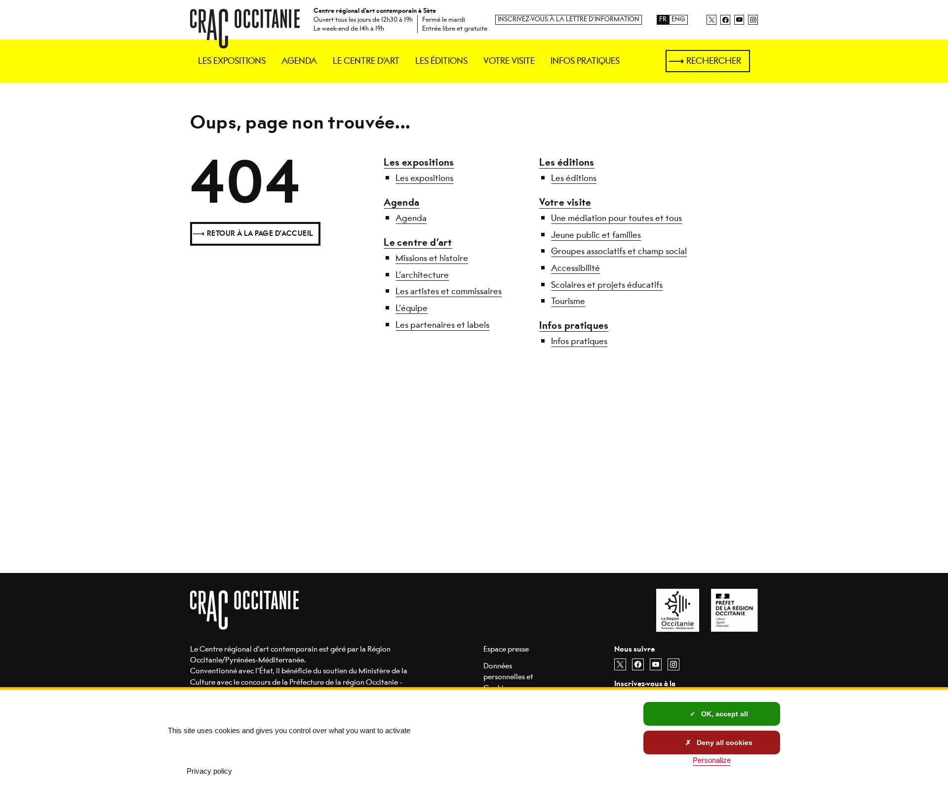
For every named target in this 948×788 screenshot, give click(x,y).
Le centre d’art (418, 242)
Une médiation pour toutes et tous (616, 218)
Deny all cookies (723, 742)
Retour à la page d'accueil (260, 233)
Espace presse (506, 649)
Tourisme (568, 301)
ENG (678, 19)
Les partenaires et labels (442, 325)
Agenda (401, 202)
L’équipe (411, 308)
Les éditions (566, 162)
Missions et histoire (431, 258)
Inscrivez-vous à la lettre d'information (568, 19)
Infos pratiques (573, 325)
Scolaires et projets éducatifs (607, 285)
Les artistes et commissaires (448, 291)
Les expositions (419, 162)
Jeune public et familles (596, 235)
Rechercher (713, 61)
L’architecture (422, 275)
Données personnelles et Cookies (508, 676)
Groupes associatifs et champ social (619, 251)
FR (663, 19)
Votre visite (565, 202)
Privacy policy (209, 771)
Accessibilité (575, 268)
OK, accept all (723, 714)
